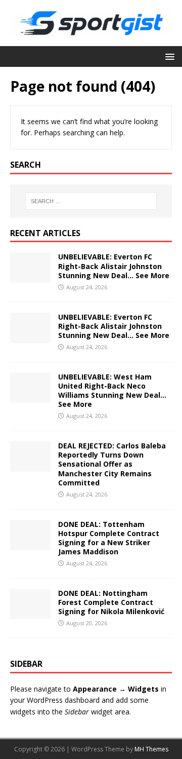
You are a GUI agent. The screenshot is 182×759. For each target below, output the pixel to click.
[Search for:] (91, 201)
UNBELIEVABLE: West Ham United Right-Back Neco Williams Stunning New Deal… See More (112, 390)
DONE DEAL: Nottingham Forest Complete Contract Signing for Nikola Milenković (111, 602)
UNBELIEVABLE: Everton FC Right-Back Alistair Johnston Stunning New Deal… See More (113, 266)
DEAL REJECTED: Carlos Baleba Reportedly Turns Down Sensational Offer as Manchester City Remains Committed (112, 464)
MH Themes (151, 749)
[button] (168, 56)
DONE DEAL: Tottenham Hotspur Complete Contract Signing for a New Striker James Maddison (108, 538)
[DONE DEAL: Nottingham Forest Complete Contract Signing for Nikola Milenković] (30, 613)
